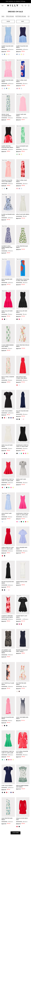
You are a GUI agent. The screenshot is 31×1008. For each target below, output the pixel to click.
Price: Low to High (21, 31)
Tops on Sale (10, 16)
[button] (2, 54)
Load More (15, 832)
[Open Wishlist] (25, 6)
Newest (19, 25)
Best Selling (20, 27)
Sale (3, 16)
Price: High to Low (21, 29)
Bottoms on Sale (21, 16)
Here (24, 1)
